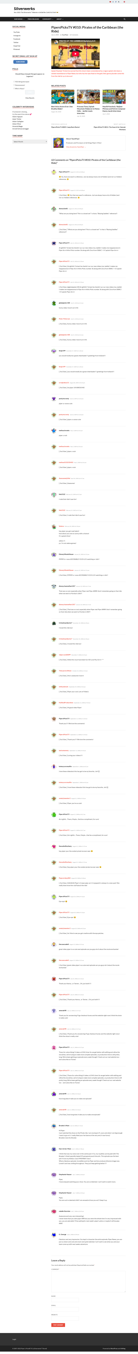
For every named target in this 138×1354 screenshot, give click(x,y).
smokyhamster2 (65, 798)
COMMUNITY (46, 19)
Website (54, 1315)
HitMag (123, 1348)
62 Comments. (74, 35)
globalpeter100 (64, 335)
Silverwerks (24, 8)
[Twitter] (118, 2)
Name (53, 1296)
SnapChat (16, 46)
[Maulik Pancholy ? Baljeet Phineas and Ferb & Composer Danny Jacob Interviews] (114, 97)
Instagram (17, 35)
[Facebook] (116, 2)
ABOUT (59, 19)
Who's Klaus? (19, 88)
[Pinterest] (124, 2)
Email (53, 1305)
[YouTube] (110, 2)
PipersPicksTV (64, 190)
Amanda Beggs (17, 126)
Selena (61, 526)
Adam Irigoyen (17, 117)
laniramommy (64, 750)
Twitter (15, 42)
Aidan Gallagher (18, 121)
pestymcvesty (64, 414)
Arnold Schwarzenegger (20, 129)
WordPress (114, 1348)
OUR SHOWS (18, 19)
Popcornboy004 (65, 878)
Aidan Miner (16, 124)
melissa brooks (64, 446)
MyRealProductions (66, 702)
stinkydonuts (63, 687)
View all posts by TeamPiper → (76, 147)
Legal (14, 1339)
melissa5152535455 (66, 462)
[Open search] (124, 19)
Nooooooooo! (20, 85)
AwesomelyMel (64, 478)
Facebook (16, 39)
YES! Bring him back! (22, 82)
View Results (29, 98)
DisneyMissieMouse (66, 570)
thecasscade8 (64, 960)
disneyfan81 (63, 224)
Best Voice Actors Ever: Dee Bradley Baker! (62, 107)
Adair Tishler (16, 119)
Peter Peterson (64, 319)
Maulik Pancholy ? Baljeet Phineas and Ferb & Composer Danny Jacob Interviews (114, 108)
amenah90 (62, 1029)
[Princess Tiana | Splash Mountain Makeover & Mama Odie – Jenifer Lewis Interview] (88, 97)
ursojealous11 (64, 382)
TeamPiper (65, 35)
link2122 (62, 510)
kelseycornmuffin (65, 782)
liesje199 (62, 367)
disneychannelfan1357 (67, 604)
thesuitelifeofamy (65, 862)
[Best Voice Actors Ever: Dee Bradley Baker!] (62, 97)
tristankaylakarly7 (65, 639)
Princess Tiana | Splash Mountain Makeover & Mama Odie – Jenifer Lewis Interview (88, 109)
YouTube (16, 32)
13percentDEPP (65, 655)
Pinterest (16, 49)
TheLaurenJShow (65, 671)
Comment (55, 1269)
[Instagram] (113, 2)
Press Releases (33, 19)
